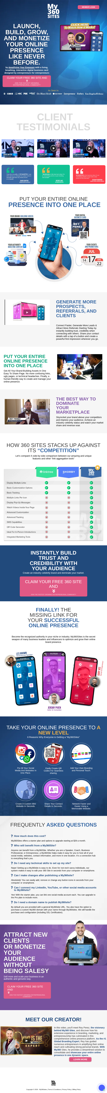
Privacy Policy (66, 1089)
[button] (102, 1088)
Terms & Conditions (54, 1089)
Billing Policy (77, 1089)
